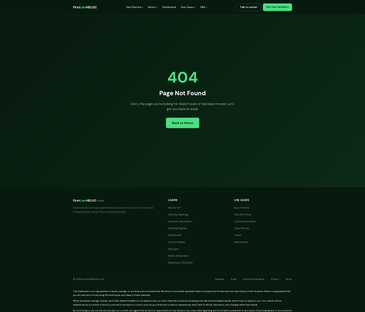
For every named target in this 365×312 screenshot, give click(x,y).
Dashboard (169, 7)
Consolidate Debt (245, 221)
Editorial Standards (253, 279)
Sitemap (219, 279)
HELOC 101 (174, 207)
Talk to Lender (248, 7)
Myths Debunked (178, 255)
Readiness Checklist (180, 262)
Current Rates (176, 242)
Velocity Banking (178, 214)
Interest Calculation (180, 221)
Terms (288, 279)
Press (234, 279)
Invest (237, 235)
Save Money (241, 228)
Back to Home (182, 123)
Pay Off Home (242, 214)
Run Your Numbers (277, 7)
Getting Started (177, 228)
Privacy (275, 279)
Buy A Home (241, 207)
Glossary (173, 249)
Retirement (241, 242)
